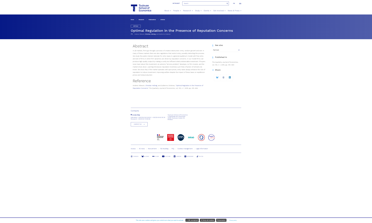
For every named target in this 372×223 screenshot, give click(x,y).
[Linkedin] (230, 77)
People (176, 11)
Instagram (190, 156)
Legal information (202, 149)
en (240, 3)
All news (142, 149)
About (166, 11)
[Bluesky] (217, 77)
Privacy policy (233, 220)
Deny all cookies (208, 220)
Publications (152, 19)
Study (197, 11)
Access (133, 149)
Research (187, 11)
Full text (216, 50)
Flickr (157, 156)
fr (234, 3)
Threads (135, 156)
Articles (163, 19)
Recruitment (152, 149)
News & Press (234, 11)
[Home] (141, 8)
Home (132, 19)
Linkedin (178, 156)
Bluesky (146, 156)
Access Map (136, 115)
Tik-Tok (201, 156)
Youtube (167, 156)
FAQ (173, 149)
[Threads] (223, 77)
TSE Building (164, 149)
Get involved (218, 11)
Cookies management (185, 149)
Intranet (176, 3)
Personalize (221, 220)
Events (206, 11)
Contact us (138, 124)
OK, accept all (193, 220)
